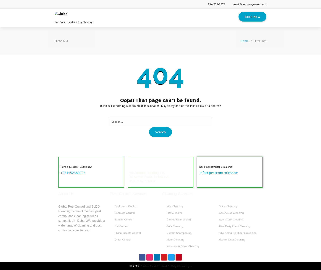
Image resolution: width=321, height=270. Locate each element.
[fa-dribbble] (84, 4)
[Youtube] (164, 257)
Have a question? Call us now (76, 167)
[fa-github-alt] (89, 4)
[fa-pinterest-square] (112, 4)
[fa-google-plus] (73, 4)
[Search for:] (160, 121)
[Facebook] (142, 257)
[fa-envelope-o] (101, 4)
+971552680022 (73, 172)
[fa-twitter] (67, 4)
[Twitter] (171, 257)
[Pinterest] (179, 257)
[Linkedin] (157, 257)
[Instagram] (149, 257)
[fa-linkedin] (61, 4)
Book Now (252, 17)
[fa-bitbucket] (95, 4)
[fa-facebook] (56, 4)
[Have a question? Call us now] (64, 162)
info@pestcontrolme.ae (218, 172)
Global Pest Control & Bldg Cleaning (165, 266)
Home (244, 41)
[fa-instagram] (78, 4)
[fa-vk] (107, 4)
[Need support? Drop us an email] (202, 162)
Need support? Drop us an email (216, 167)
